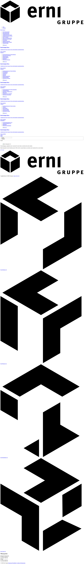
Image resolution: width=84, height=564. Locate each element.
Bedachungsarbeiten (6, 76)
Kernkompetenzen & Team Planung (9, 54)
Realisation (2, 120)
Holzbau (2, 69)
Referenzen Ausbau (6, 111)
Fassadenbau (5, 73)
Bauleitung (5, 58)
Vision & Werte (5, 43)
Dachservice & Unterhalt (7, 93)
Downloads (5, 40)
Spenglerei (2, 87)
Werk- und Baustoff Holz (7, 38)
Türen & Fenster (6, 109)
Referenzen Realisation (7, 125)
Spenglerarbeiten (6, 90)
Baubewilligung (6, 57)
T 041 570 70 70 (16, 175)
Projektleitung (5, 72)
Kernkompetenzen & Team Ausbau (9, 106)
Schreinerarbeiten (6, 110)
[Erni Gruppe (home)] (42, 24)
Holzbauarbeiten (6, 77)
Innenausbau (5, 108)
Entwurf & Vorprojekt (7, 55)
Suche (1, 140)
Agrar (1, 134)
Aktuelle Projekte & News (7, 35)
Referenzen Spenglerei (7, 94)
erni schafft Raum (6, 32)
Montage (4, 75)
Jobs (3, 26)
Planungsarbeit (5, 56)
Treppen (4, 107)
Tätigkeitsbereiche (6, 33)
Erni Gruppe (2, 29)
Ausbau (1, 104)
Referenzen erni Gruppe (7, 39)
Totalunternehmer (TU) (7, 123)
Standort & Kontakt (6, 41)
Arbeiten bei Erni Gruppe (7, 34)
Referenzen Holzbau (6, 78)
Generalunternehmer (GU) (7, 122)
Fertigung (4, 74)
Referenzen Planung (6, 59)
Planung (1, 52)
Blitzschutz (5, 92)
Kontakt (4, 27)
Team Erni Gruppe (6, 31)
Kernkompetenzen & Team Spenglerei (10, 89)
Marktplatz (5, 124)
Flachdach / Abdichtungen (7, 91)
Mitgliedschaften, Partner (7, 42)
